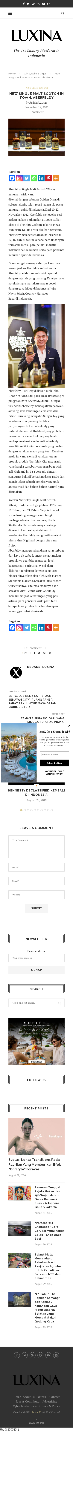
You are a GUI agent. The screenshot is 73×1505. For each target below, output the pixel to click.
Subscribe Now (54, 762)
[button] (54, 731)
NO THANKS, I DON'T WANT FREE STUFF (54, 772)
